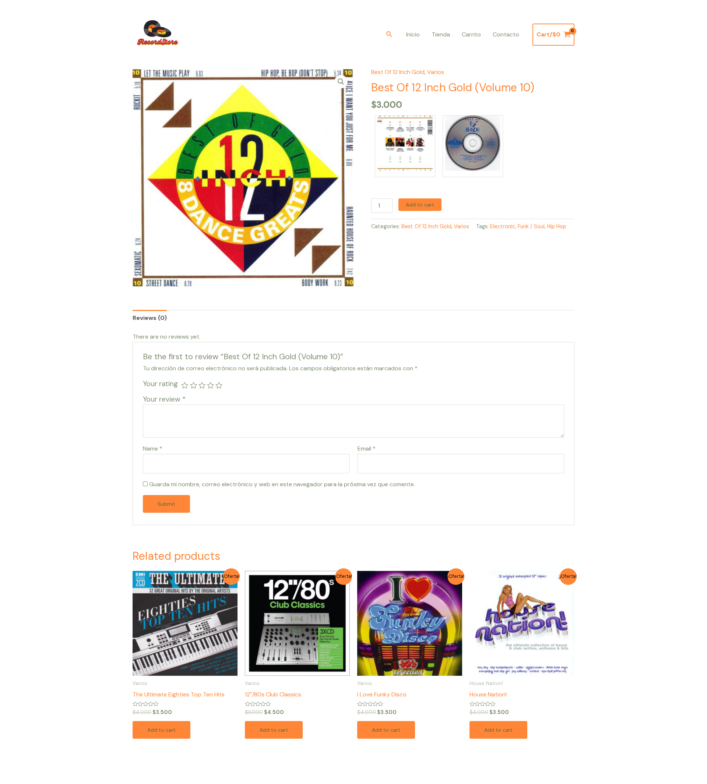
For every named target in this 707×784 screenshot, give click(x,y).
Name (152, 448)
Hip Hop (556, 226)
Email (367, 448)
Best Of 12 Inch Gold (398, 72)
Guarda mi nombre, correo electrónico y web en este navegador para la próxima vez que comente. (282, 484)
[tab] (150, 318)
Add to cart (420, 204)
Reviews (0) (150, 318)
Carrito (471, 34)
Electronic (502, 226)
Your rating (160, 383)
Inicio (413, 34)
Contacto (506, 34)
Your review (164, 399)
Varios (435, 72)
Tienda (441, 34)
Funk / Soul (531, 226)
